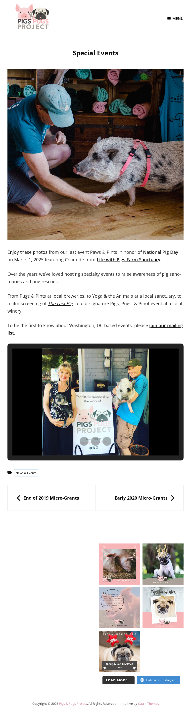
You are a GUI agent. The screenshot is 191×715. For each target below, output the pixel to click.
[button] (84, 441)
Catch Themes (148, 703)
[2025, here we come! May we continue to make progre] (119, 651)
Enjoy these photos (27, 252)
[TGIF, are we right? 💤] (119, 564)
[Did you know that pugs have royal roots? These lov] (163, 564)
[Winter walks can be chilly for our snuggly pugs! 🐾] (163, 607)
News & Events (26, 473)
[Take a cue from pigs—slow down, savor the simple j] (119, 607)
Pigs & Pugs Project (73, 703)
